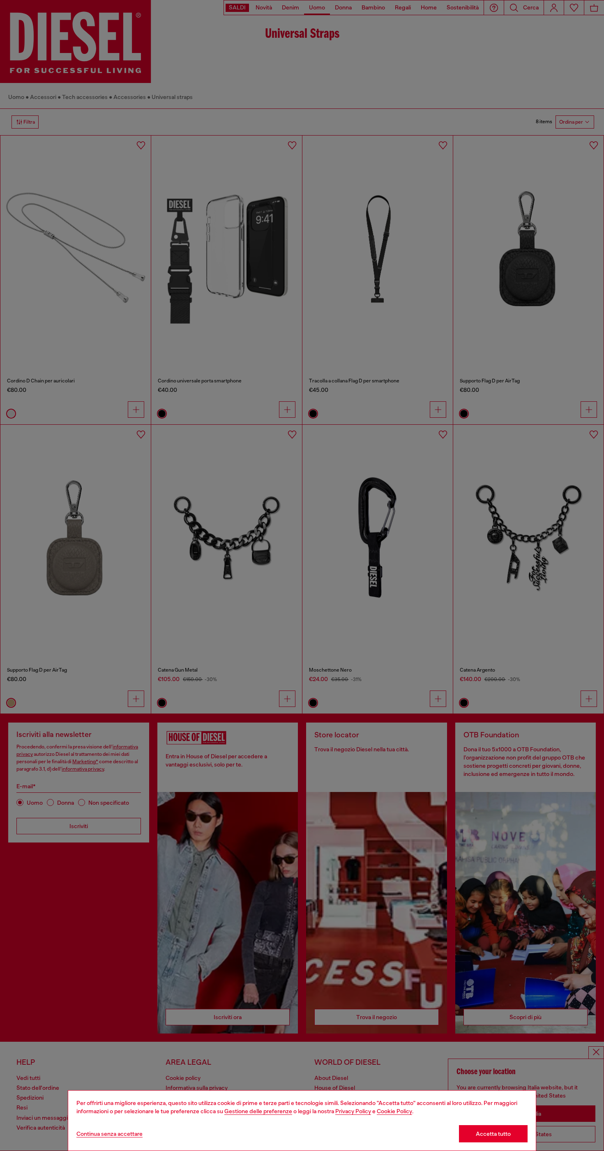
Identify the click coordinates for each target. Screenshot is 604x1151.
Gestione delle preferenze (258, 1111)
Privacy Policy (353, 1111)
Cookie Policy (394, 1111)
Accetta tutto (493, 1133)
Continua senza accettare (109, 1133)
